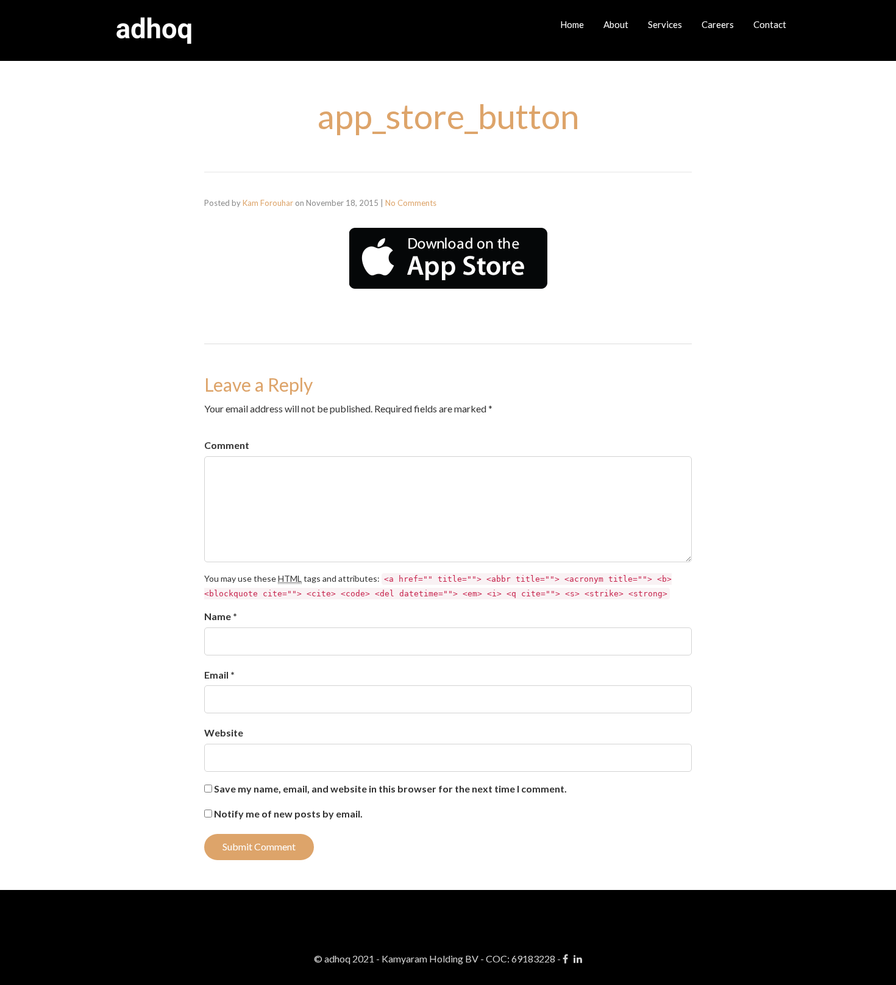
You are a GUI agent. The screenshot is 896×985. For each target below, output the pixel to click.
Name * (220, 616)
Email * (219, 674)
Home (572, 24)
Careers (718, 24)
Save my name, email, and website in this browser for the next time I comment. (390, 788)
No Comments (410, 203)
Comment (226, 445)
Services (665, 24)
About (615, 24)
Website (223, 732)
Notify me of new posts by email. (288, 813)
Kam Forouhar (268, 203)
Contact (769, 24)
